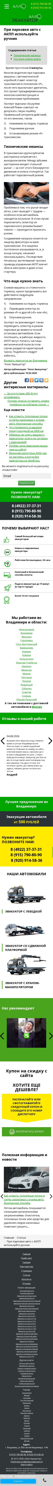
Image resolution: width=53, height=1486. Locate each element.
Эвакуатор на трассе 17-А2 (26, 1329)
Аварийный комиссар (26, 1366)
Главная (26, 1254)
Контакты (26, 1279)
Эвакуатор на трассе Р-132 (26, 1319)
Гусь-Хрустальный (26, 644)
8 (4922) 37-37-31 (26, 505)
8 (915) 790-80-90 (41, 4)
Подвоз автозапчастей (27, 1383)
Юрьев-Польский (26, 699)
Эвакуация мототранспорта (26, 1296)
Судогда (26, 692)
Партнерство (26, 1266)
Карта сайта (26, 1464)
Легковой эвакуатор (27, 1291)
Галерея (26, 1262)
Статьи (26, 1275)
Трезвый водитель (26, 1373)
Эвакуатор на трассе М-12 (27, 1324)
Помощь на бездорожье (27, 1371)
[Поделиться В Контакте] (41, 380)
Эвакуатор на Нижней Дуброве (27, 1346)
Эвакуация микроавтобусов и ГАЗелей (26, 1301)
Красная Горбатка (26, 662)
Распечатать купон (29, 1131)
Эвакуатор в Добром (27, 1341)
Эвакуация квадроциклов (27, 1311)
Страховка (26, 1270)
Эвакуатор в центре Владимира (27, 1344)
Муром (26, 673)
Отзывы (27, 1283)
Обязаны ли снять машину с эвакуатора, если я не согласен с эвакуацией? (28, 438)
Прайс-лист (26, 1258)
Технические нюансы (27, 55)
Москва (26, 1441)
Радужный (27, 684)
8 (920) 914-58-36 (41, 7)
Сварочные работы (27, 1381)
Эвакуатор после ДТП (26, 1356)
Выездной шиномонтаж (26, 1378)
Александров (26, 629)
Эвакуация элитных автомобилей (26, 1308)
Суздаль (26, 695)
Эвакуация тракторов (26, 1306)
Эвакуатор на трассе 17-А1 (26, 1326)
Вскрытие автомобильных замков (27, 1386)
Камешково (26, 647)
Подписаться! (26, 483)
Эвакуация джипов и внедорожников (27, 1303)
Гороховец (26, 640)
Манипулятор (27, 1376)
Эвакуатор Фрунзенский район (27, 1339)
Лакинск (26, 666)
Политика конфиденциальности (27, 1461)
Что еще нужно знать (27, 59)
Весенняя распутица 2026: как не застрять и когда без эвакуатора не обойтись (28, 456)
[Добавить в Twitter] (36, 380)
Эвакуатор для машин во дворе (27, 1354)
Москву (37, 707)
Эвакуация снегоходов (27, 1314)
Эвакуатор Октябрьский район (27, 1334)
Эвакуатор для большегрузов (27, 1351)
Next (51, 1035)
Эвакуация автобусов (26, 1298)
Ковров (26, 655)
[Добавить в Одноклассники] (32, 380)
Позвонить (18, 1481)
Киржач (26, 651)
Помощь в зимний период (26, 1368)
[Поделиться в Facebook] (27, 380)
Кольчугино (26, 658)
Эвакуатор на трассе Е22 (26, 1331)
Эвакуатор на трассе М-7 (27, 1316)
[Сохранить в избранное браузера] (46, 380)
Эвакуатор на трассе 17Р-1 (26, 1321)
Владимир (27, 633)
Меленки (26, 670)
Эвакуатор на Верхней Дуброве (27, 1349)
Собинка (27, 688)
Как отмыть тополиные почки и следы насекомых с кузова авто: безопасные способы (28, 419)
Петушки (26, 677)
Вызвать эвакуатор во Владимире (25, 360)
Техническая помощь (27, 1363)
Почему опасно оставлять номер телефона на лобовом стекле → (28, 402)
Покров (26, 681)
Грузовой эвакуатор (27, 1293)
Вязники (27, 636)
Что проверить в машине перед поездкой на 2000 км (26, 429)
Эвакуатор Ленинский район (27, 1336)
